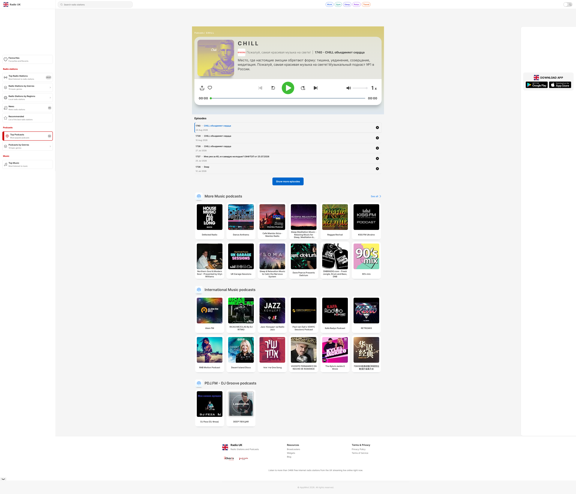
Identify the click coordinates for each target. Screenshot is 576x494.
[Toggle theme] (567, 4)
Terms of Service (360, 453)
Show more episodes (288, 181)
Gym (338, 4)
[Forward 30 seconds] (303, 88)
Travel (366, 4)
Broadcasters (293, 449)
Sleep (347, 4)
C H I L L (210, 33)
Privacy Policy (359, 449)
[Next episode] (315, 88)
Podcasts (199, 33)
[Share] (202, 88)
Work (329, 4)
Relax (356, 4)
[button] (348, 88)
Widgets (291, 453)
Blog (289, 456)
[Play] (288, 88)
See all (374, 196)
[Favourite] (210, 88)
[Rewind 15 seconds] (273, 88)
